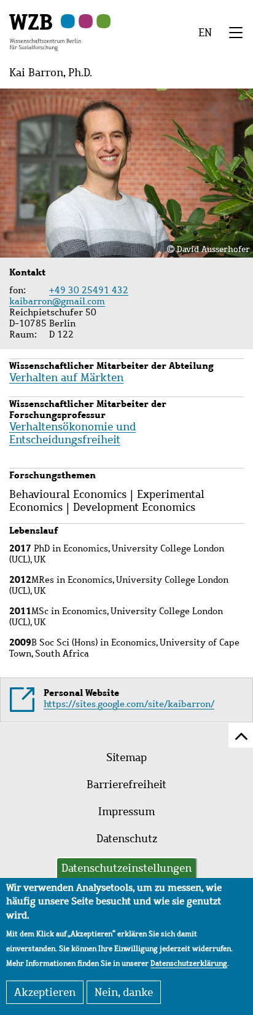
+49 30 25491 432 (88, 290)
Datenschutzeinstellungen (126, 868)
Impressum (126, 811)
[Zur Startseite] (45, 31)
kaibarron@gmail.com (58, 301)
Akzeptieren (45, 992)
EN (205, 32)
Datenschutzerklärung (188, 963)
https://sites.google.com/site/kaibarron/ (129, 704)
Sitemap (126, 757)
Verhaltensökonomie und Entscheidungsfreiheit (72, 433)
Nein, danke (124, 992)
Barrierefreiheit (126, 784)
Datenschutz (126, 838)
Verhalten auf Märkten (66, 377)
